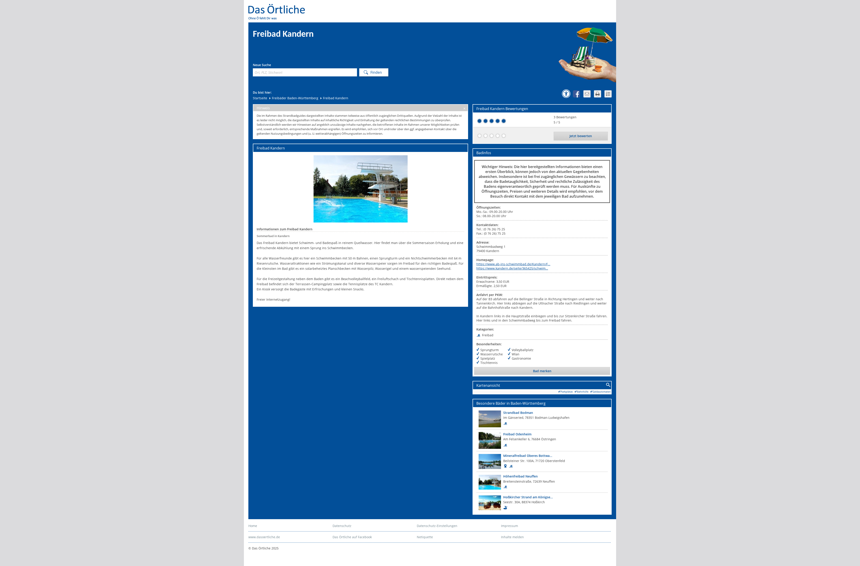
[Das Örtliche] (278, 7)
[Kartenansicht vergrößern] (608, 385)
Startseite (260, 98)
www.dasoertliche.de (264, 537)
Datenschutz (342, 526)
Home (252, 526)
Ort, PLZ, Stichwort (272, 65)
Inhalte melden (512, 537)
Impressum (509, 526)
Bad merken (542, 371)
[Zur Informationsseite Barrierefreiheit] (566, 93)
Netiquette (425, 537)
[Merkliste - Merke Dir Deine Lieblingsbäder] (608, 93)
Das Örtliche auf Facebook (352, 537)
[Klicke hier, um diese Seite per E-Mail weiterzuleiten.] (587, 93)
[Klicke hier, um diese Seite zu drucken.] (597, 93)
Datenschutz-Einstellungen (437, 526)
